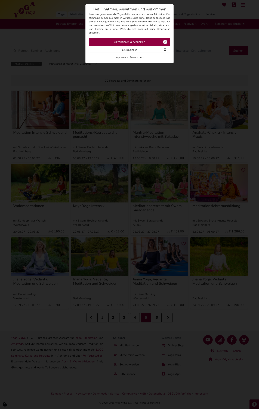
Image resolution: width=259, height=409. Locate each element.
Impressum (122, 57)
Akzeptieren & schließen (129, 42)
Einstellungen (129, 49)
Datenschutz (137, 57)
